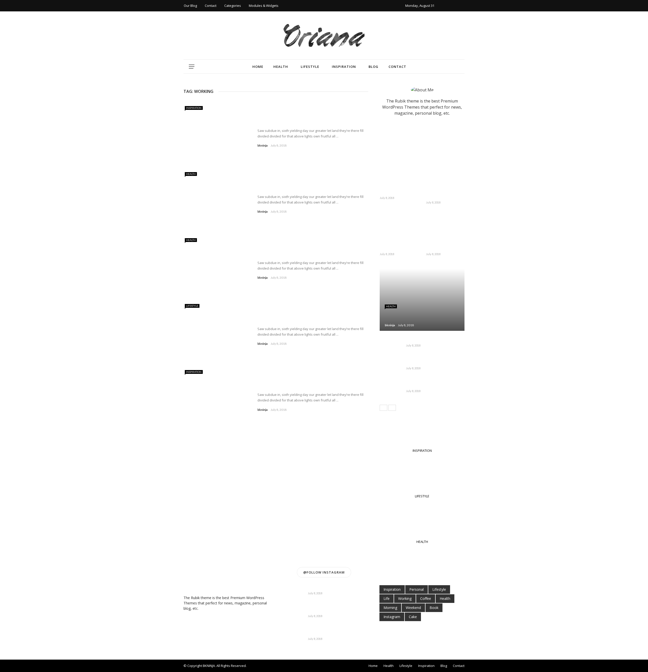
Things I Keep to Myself (286, 253)
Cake (413, 616)
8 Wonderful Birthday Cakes (445, 193)
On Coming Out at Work (287, 187)
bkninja (262, 145)
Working (405, 598)
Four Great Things (324, 587)
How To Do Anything (282, 121)
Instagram (391, 616)
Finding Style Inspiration (287, 385)
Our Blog (190, 5)
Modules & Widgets (263, 5)
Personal (416, 589)
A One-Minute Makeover (438, 245)
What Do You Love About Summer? (396, 245)
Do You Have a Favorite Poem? (336, 610)
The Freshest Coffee (424, 362)
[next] (392, 408)
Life (386, 598)
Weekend (413, 607)
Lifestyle (310, 66)
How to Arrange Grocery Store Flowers (304, 319)
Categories (232, 5)
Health (280, 66)
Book (434, 607)
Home (257, 66)
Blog (373, 66)
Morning (390, 607)
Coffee (425, 598)
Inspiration (344, 66)
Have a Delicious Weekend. (332, 632)
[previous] (383, 408)
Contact (210, 5)
